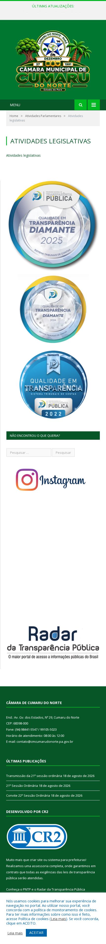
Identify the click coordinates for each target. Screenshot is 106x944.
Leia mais (58, 918)
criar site (36, 860)
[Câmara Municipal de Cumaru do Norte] (53, 60)
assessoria (40, 866)
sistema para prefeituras (67, 860)
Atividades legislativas (23, 155)
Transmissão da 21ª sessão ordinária (34, 776)
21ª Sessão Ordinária (52, 11)
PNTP (27, 889)
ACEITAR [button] (36, 932)
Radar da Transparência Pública (61, 889)
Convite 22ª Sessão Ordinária (28, 795)
